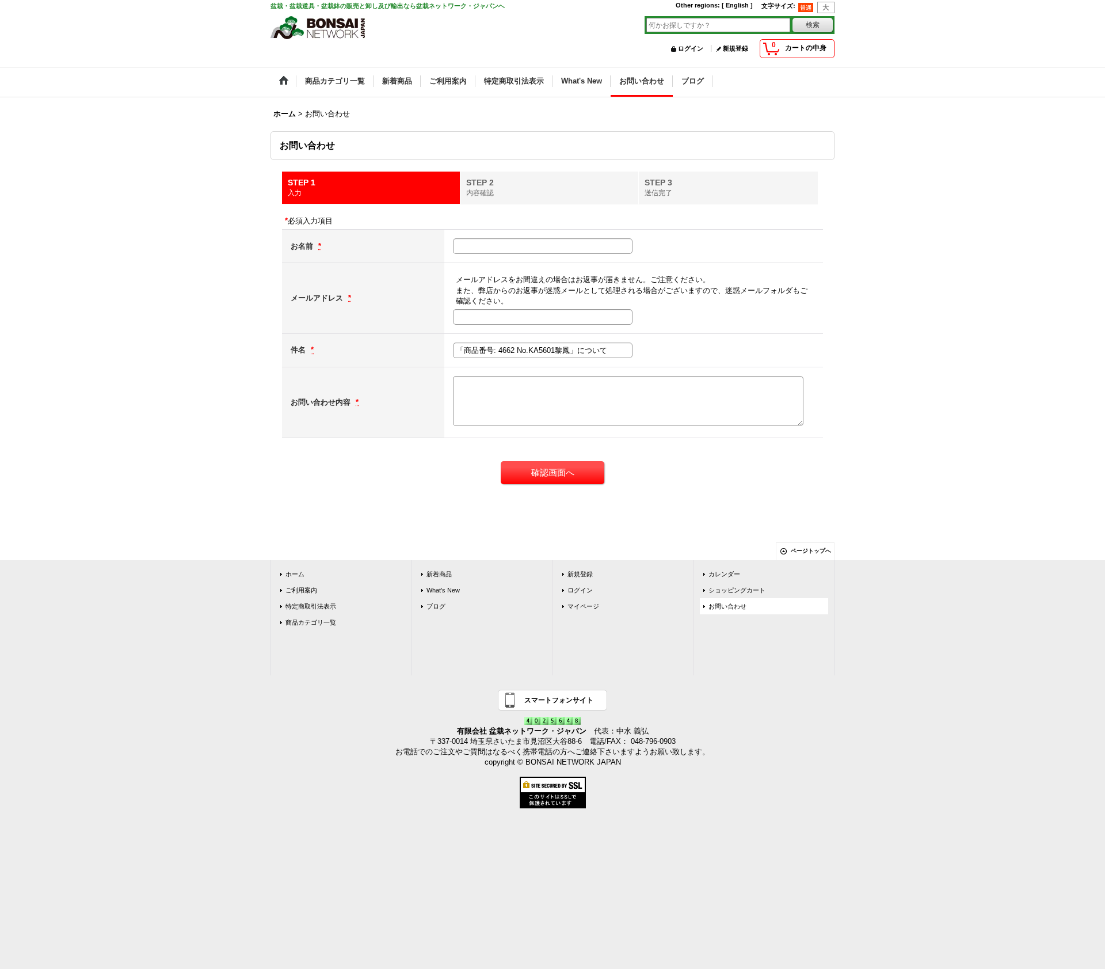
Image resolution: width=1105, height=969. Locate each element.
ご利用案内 (301, 590)
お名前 (303, 246)
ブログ (435, 606)
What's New (443, 590)
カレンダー (724, 574)
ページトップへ (811, 551)
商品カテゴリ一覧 (310, 622)
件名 (299, 349)
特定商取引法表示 (310, 606)
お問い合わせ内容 (322, 402)
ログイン (690, 48)
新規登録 (735, 48)
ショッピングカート (736, 590)
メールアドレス (318, 298)
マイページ (583, 606)
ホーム (294, 574)
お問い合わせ (727, 606)
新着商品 (439, 574)
